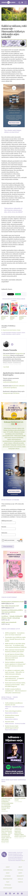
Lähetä (18, 294)
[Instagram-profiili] (12, 344)
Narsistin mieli (9, 721)
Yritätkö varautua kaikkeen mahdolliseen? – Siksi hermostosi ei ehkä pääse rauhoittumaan (15, 690)
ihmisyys (14, 332)
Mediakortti (20, 876)
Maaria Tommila (8, 326)
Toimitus (20, 882)
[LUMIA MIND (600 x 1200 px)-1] (14, 105)
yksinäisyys (9, 334)
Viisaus (18, 330)
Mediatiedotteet (7, 879)
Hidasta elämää (8, 2)
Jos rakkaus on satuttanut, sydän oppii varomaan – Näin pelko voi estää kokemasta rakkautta (14, 672)
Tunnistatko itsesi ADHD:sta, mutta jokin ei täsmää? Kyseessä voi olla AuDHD (15, 639)
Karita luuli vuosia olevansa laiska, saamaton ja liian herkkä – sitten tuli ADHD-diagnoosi (15, 684)
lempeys (19, 332)
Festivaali (20, 870)
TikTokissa (6, 355)
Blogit (4, 330)
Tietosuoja (8, 885)
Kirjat (7, 873)
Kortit (20, 873)
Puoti (7, 882)
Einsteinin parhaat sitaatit (20, 799)
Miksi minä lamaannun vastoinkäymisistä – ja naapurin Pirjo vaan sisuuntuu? (14, 678)
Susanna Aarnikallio (19, 837)
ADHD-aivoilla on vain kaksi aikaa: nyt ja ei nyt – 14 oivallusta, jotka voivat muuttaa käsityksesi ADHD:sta (15, 645)
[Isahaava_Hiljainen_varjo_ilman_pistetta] (14, 754)
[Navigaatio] (25, 2)
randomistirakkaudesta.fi (10, 382)
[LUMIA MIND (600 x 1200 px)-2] (14, 474)
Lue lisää (6, 367)
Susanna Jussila (5, 842)
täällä (23, 860)
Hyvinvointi (9, 330)
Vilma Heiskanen (18, 801)
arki (4, 332)
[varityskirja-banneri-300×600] (14, 572)
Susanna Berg (4, 811)
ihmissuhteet (8, 332)
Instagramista (7, 393)
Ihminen (14, 330)
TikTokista (16, 393)
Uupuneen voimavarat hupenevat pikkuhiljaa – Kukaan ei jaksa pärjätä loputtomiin (20, 832)
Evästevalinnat (7, 888)
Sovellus (20, 879)
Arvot (20, 867)
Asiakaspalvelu (7, 870)
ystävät (14, 334)
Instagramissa (19, 353)
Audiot (8, 867)
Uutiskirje (8, 876)
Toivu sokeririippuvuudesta (13, 711)
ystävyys (18, 334)
